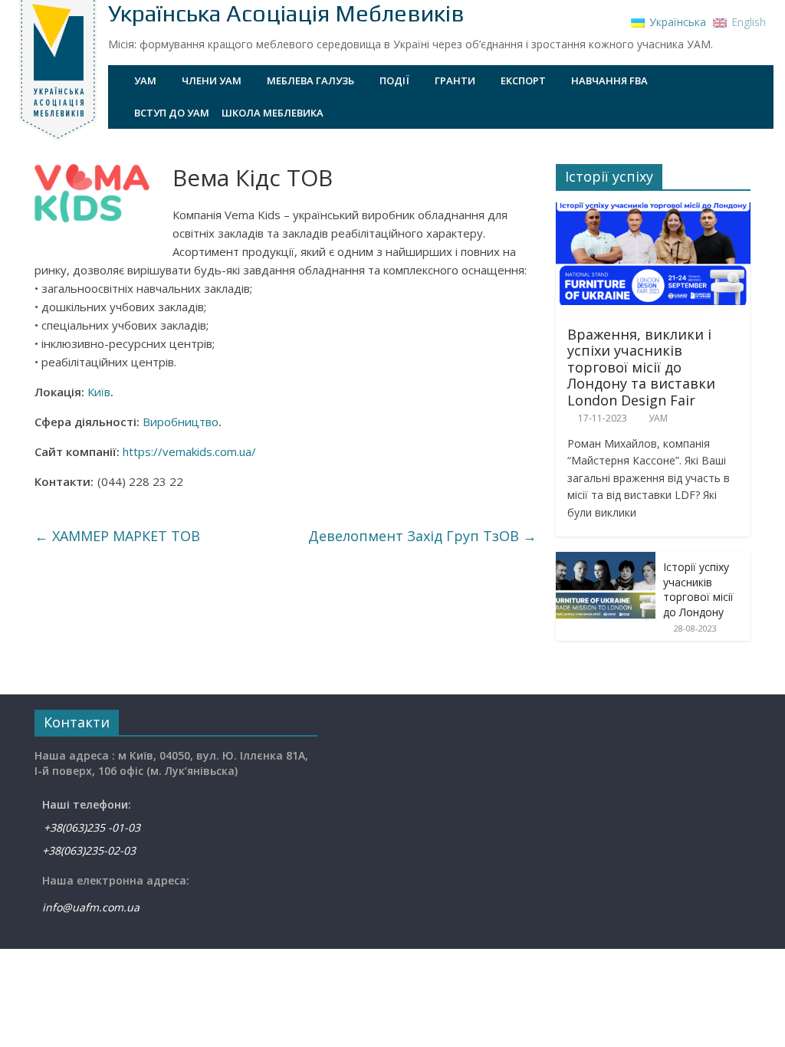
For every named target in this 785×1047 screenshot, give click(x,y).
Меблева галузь (310, 80)
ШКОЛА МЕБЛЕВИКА (273, 113)
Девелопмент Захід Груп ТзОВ (422, 536)
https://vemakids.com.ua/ (189, 451)
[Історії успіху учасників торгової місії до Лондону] (605, 560)
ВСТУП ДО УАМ (171, 113)
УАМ (145, 80)
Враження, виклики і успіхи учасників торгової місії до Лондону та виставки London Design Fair (641, 367)
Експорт (523, 80)
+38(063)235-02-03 (89, 850)
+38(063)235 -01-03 (87, 827)
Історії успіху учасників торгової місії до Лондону (698, 589)
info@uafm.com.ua (91, 907)
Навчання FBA (609, 80)
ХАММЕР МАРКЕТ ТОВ (117, 536)
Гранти (455, 80)
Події (394, 80)
